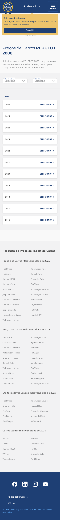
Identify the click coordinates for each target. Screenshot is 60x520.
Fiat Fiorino (7, 416)
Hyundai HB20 (9, 279)
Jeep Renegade (9, 310)
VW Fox (6, 454)
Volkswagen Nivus (11, 320)
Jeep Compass (9, 294)
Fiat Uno (34, 438)
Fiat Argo (7, 274)
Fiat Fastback (36, 299)
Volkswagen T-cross (39, 294)
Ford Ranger (8, 421)
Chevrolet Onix (37, 279)
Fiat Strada (7, 269)
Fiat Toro (35, 284)
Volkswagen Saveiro (39, 289)
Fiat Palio (7, 443)
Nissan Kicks (8, 289)
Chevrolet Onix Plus (11, 299)
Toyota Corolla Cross (12, 315)
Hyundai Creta (9, 284)
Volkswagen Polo (38, 269)
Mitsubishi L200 (38, 416)
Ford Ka (34, 449)
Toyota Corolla (9, 459)
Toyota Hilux (36, 304)
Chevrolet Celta (37, 454)
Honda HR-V (36, 315)
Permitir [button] (30, 30)
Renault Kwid (36, 274)
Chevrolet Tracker (11, 304)
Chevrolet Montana (39, 411)
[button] (32, 6)
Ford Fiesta (35, 459)
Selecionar (46, 104)
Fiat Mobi (35, 310)
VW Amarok (36, 421)
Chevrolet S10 (9, 406)
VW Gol (6, 438)
